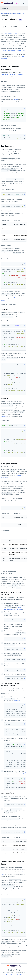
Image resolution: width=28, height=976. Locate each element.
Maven (16, 99)
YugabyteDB (4, 13)
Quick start (17, 700)
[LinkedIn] (16, 970)
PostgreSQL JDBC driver (11, 33)
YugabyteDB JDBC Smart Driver (14, 26)
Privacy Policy (9, 974)
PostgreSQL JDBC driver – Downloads (12, 74)
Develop (10, 13)
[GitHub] (11, 970)
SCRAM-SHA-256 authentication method (13, 50)
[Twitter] (14, 970)
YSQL (20, 19)
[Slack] (8, 970)
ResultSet (4, 416)
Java (23, 13)
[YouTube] (19, 970)
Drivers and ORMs (17, 13)
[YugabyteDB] (7, 3)
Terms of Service (18, 974)
